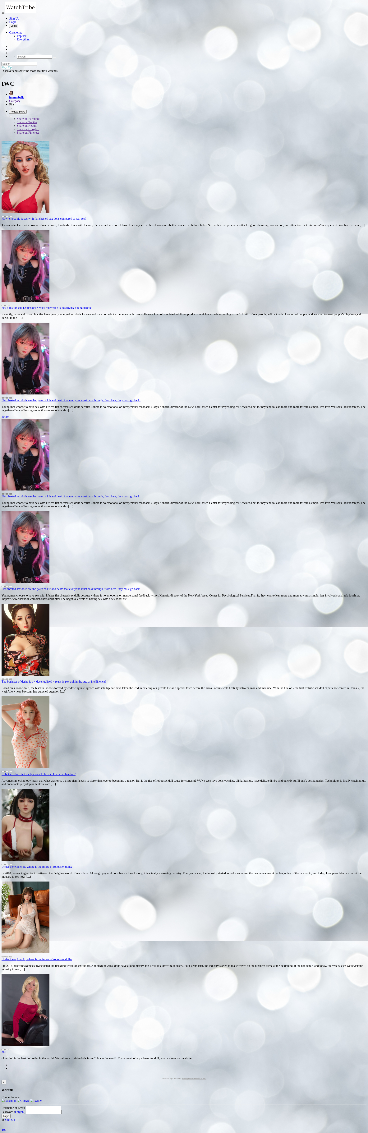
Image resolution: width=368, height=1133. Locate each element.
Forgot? (19, 1111)
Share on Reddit (26, 125)
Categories (15, 32)
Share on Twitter (27, 122)
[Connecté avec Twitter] (36, 1100)
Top (4, 1129)
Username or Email (13, 1107)
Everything (23, 39)
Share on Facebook (28, 118)
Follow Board (18, 111)
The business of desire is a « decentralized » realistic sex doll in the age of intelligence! (54, 681)
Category (14, 101)
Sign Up (14, 18)
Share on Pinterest (28, 132)
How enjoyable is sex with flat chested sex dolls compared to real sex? (44, 218)
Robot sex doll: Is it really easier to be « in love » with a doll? (39, 774)
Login (12, 22)
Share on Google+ (28, 129)
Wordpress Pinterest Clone (194, 1078)
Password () (13, 1111)
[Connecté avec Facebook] (9, 1100)
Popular (21, 36)
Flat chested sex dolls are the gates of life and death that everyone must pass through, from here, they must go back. (71, 400)
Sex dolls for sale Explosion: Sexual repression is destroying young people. (47, 307)
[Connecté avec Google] (23, 1100)
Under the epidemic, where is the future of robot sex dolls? (37, 866)
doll (4, 1051)
